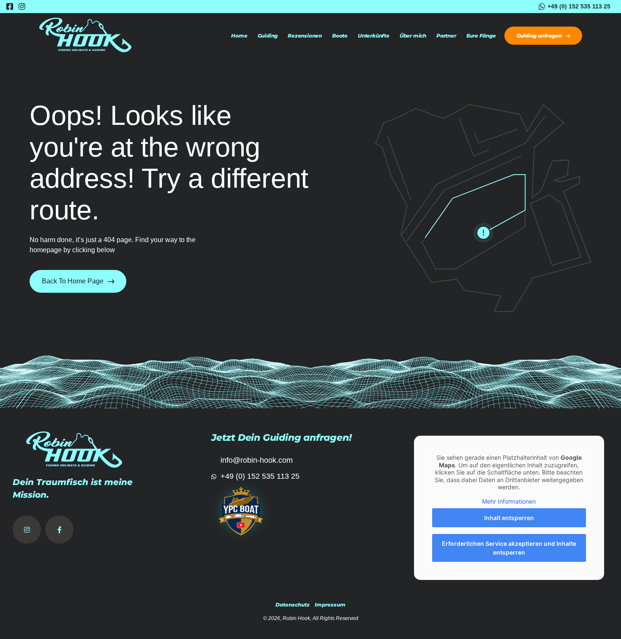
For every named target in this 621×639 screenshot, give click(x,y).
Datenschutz (292, 604)
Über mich (413, 36)
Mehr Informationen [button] (509, 501)
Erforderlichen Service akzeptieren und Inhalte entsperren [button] (509, 548)
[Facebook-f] (59, 529)
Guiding (268, 36)
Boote (340, 36)
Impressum (330, 604)
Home (239, 36)
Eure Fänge (481, 36)
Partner (446, 36)
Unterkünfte (373, 36)
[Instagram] (27, 529)
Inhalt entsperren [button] (509, 517)
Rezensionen (305, 36)
